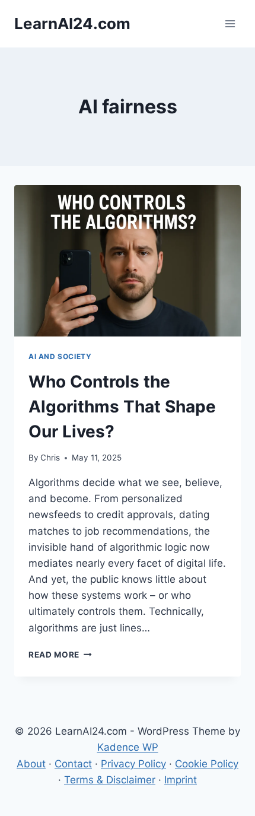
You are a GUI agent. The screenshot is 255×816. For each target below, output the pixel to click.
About (31, 764)
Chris (50, 457)
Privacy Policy (133, 764)
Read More (60, 654)
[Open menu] (230, 23)
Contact (73, 764)
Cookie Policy (206, 764)
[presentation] (127, 260)
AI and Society (59, 356)
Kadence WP (127, 747)
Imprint (180, 780)
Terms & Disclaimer (109, 780)
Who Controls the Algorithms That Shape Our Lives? (122, 407)
